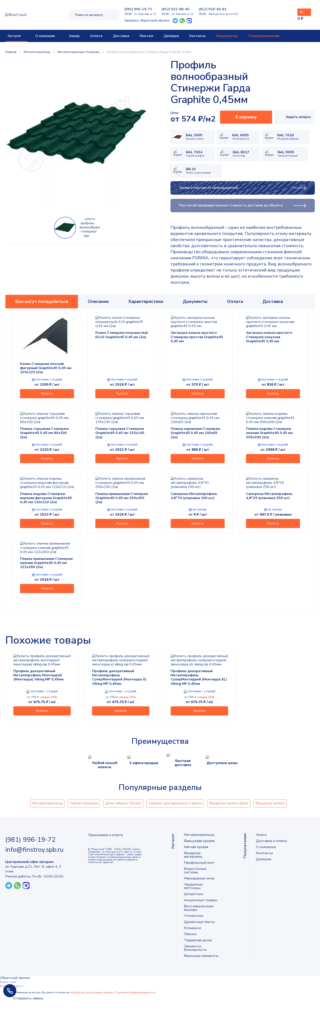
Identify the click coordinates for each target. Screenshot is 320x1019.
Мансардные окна (199, 878)
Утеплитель (194, 916)
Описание (98, 301)
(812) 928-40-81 (213, 9)
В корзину (246, 117)
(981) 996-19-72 (138, 9)
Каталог (14, 36)
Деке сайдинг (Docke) (123, 803)
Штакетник (193, 894)
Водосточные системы (195, 870)
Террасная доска (198, 940)
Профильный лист (199, 862)
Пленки (190, 934)
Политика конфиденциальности (135, 992)
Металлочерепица (47, 803)
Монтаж (146, 36)
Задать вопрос (298, 117)
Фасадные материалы (193, 854)
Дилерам (171, 36)
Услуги (261, 835)
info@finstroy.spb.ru (34, 850)
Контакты (197, 36)
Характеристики (145, 301)
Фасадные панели (270, 803)
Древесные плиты (199, 922)
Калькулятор (227, 36)
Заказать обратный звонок (146, 21)
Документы (195, 301)
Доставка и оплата (271, 841)
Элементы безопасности (195, 948)
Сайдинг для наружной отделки (175, 803)
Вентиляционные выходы (199, 907)
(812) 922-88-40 (175, 9)
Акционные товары (200, 900)
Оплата (96, 36)
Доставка (121, 36)
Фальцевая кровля (199, 841)
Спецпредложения (264, 36)
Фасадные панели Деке (228, 803)
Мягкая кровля (196, 847)
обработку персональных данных (91, 992)
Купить (47, 393)
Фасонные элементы (201, 956)
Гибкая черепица (84, 803)
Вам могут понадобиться (41, 301)
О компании (45, 36)
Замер (74, 36)
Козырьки (192, 928)
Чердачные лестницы (193, 886)
